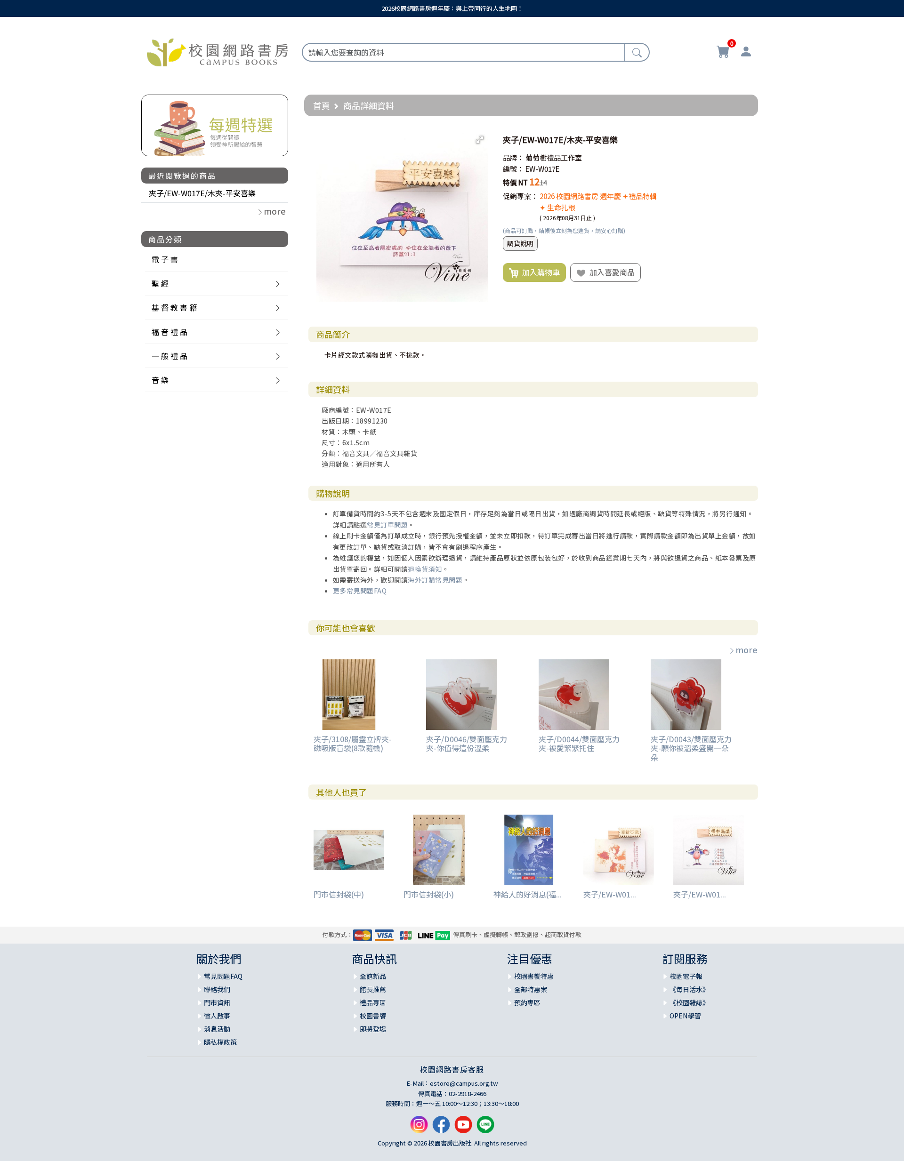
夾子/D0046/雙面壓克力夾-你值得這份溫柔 (466, 743)
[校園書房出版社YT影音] (463, 1127)
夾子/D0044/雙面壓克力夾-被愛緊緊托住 (579, 743)
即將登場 (373, 1028)
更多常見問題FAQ (360, 590)
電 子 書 (165, 259)
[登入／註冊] (745, 52)
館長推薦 (373, 989)
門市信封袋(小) (429, 894)
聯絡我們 (217, 989)
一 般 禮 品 (169, 355)
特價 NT (515, 182)
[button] (479, 139)
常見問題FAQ (223, 976)
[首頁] (217, 50)
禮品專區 (373, 1002)
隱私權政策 (220, 1042)
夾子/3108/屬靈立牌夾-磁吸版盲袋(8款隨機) (353, 743)
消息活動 (217, 1028)
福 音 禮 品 (169, 331)
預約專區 (527, 1002)
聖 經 (160, 283)
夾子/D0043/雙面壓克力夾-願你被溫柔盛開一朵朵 (691, 747)
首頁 (321, 105)
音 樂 (160, 379)
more (746, 649)
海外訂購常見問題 (435, 580)
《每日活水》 (689, 989)
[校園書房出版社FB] (441, 1127)
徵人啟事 (217, 1015)
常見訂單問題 (387, 524)
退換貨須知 (425, 569)
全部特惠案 (530, 989)
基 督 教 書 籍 (174, 307)
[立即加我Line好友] (485, 1127)
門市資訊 (217, 1002)
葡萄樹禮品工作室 (553, 157)
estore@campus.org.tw (464, 1083)
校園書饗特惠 (534, 976)
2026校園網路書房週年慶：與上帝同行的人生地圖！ (452, 8)
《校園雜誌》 (689, 1002)
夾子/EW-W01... (609, 894)
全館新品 (373, 976)
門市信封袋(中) (339, 894)
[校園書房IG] (419, 1127)
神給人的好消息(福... (527, 894)
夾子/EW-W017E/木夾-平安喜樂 (202, 193)
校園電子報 (686, 976)
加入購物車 (539, 272)
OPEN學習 (685, 1015)
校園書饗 (373, 1015)
